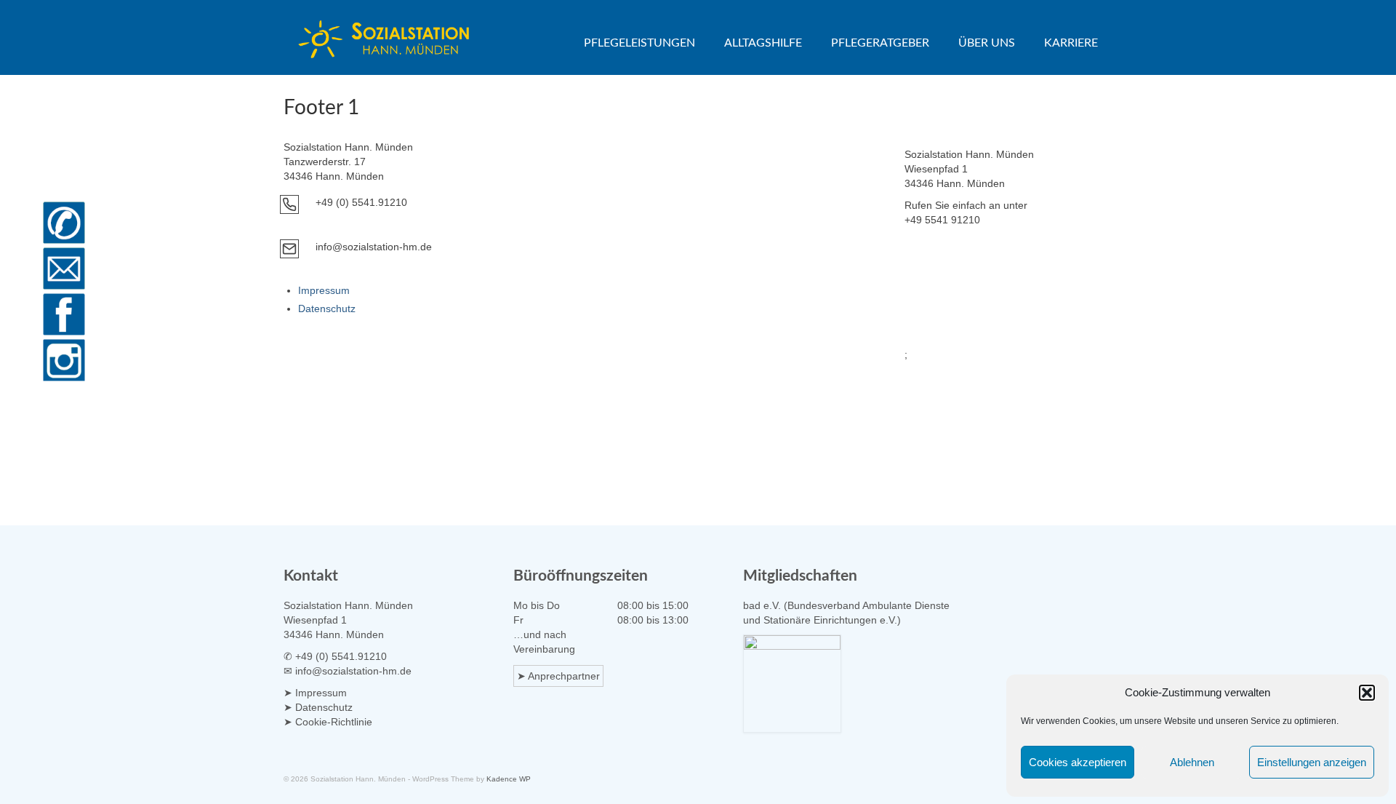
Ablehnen (1192, 762)
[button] (1367, 692)
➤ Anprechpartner (558, 676)
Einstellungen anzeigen (1311, 762)
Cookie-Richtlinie (333, 722)
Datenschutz (327, 308)
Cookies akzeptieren (1077, 762)
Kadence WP (508, 779)
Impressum (324, 290)
